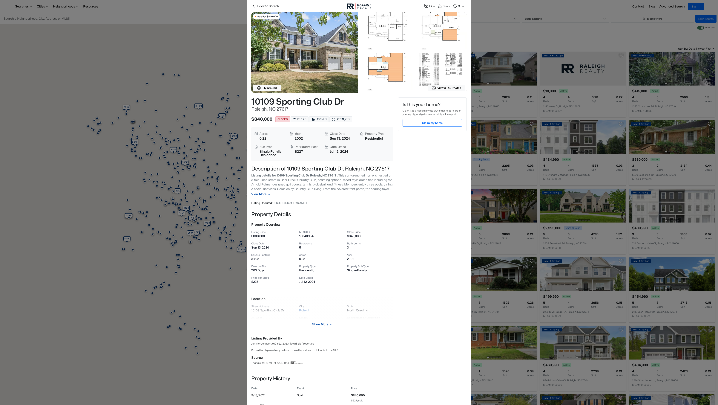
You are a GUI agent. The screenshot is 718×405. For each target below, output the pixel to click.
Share (446, 6)
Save (461, 6)
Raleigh (304, 310)
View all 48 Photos (449, 87)
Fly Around (270, 87)
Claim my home (432, 122)
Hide (432, 6)
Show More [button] (320, 324)
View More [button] (258, 194)
